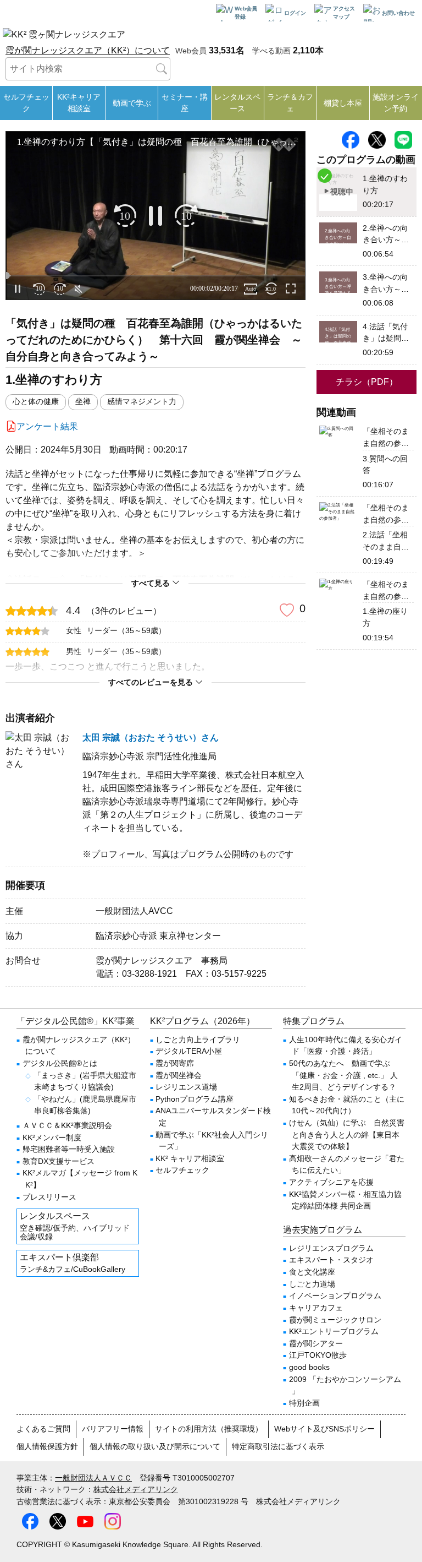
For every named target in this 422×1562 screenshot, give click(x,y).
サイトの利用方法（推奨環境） (209, 1428)
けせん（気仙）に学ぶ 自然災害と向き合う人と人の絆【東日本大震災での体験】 (346, 1134)
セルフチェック (26, 102)
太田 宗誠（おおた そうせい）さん (150, 737)
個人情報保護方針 (47, 1446)
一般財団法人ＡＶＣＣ (93, 1477)
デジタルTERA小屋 (189, 1051)
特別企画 (304, 1402)
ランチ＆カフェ (290, 102)
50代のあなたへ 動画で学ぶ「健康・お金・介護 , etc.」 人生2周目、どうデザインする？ (343, 1075)
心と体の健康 (36, 402)
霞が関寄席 (175, 1063)
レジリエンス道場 (186, 1086)
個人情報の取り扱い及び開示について (155, 1446)
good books (309, 1367)
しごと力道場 (312, 1284)
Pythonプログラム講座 (195, 1099)
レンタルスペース (237, 102)
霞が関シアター (316, 1343)
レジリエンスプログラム (331, 1248)
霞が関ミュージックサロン (335, 1319)
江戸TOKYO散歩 (318, 1355)
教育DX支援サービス (59, 1161)
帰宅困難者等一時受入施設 (69, 1149)
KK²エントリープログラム (334, 1331)
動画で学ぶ (132, 103)
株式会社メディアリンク (135, 1489)
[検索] (161, 69)
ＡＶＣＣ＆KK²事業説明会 (67, 1125)
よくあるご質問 (43, 1428)
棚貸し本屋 (343, 103)
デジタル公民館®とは (60, 1063)
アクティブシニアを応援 (331, 1182)
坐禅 (83, 402)
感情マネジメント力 (141, 402)
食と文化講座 (312, 1271)
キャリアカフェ (316, 1307)
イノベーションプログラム (335, 1295)
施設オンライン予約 (396, 102)
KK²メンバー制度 (52, 1137)
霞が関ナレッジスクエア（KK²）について (87, 50)
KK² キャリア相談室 (190, 1158)
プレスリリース (49, 1197)
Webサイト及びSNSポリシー (324, 1428)
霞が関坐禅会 (179, 1075)
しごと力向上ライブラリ (198, 1039)
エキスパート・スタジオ (331, 1259)
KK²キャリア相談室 (79, 102)
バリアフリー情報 (112, 1428)
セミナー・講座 (185, 102)
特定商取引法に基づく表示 (278, 1446)
